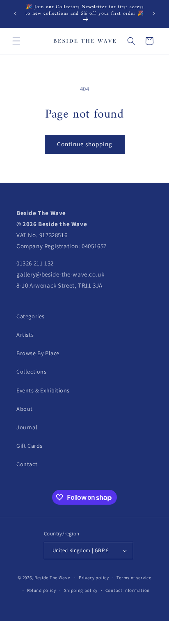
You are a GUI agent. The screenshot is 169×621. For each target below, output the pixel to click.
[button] (16, 41)
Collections (31, 371)
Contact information (127, 590)
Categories (30, 316)
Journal (26, 427)
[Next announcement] (154, 14)
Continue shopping (84, 144)
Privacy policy (94, 577)
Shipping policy (81, 590)
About (24, 408)
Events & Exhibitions (43, 390)
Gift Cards (29, 445)
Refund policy (41, 590)
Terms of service (133, 577)
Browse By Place (37, 353)
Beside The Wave (52, 577)
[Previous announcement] (15, 14)
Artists (25, 334)
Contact (26, 464)
